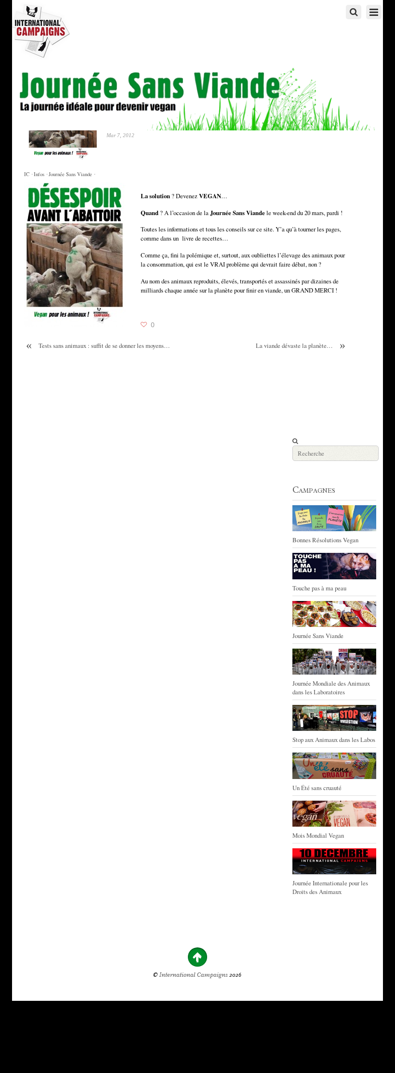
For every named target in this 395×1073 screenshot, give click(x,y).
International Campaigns (193, 975)
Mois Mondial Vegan (318, 835)
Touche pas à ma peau (319, 588)
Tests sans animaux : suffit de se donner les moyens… (98, 345)
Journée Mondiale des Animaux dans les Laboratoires (331, 687)
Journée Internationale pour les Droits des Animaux (330, 887)
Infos (39, 174)
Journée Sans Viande (70, 174)
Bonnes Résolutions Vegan (325, 540)
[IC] (41, 55)
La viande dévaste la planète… (300, 345)
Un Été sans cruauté (317, 787)
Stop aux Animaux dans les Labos (333, 739)
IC (26, 174)
